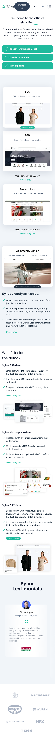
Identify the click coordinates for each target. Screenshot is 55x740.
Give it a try (11, 332)
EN (34, 6)
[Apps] (50, 6)
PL (43, 6)
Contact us (22, 6)
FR (39, 6)
